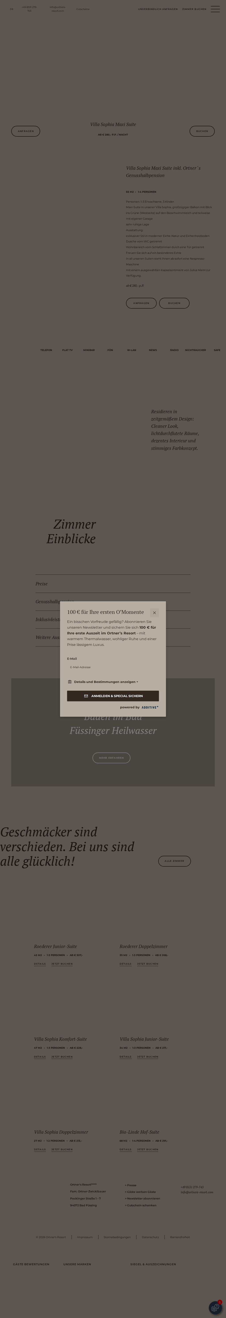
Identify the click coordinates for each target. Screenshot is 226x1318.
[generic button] (154, 612)
